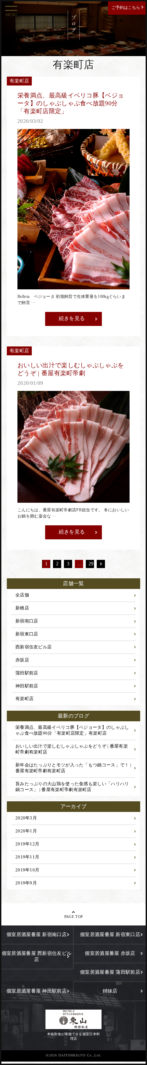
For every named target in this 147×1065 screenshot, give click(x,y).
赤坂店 (22, 659)
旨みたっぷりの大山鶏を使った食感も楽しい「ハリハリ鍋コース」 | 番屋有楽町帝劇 (72, 786)
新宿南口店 (26, 620)
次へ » (100, 564)
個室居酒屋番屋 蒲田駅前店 (110, 972)
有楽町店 (24, 698)
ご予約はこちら (125, 7)
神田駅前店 (26, 685)
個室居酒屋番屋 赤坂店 (110, 953)
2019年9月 (26, 882)
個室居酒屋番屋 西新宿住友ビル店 (37, 956)
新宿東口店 (26, 633)
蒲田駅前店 (26, 672)
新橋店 (22, 607)
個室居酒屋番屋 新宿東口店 (110, 934)
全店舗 (22, 594)
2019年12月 (27, 843)
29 (91, 563)
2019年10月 (27, 869)
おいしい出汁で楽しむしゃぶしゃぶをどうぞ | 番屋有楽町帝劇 (71, 749)
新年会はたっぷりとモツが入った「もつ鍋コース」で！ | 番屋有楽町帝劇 (73, 767)
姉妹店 (110, 991)
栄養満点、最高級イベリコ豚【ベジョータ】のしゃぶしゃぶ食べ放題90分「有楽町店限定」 (72, 730)
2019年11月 (27, 856)
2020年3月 (26, 817)
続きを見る (72, 318)
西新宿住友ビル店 (33, 646)
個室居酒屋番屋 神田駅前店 (36, 991)
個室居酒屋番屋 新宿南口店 (36, 934)
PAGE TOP (73, 917)
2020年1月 (26, 830)
